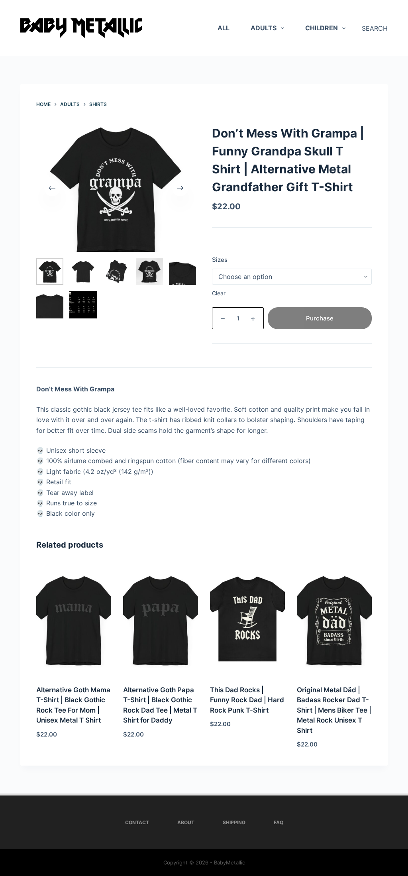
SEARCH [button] (375, 28)
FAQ (278, 822)
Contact (137, 822)
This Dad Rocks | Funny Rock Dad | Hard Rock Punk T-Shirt (247, 700)
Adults (264, 28)
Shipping (234, 822)
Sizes (220, 259)
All (224, 28)
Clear (219, 293)
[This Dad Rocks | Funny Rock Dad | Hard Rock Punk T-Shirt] (247, 619)
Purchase (319, 318)
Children (321, 28)
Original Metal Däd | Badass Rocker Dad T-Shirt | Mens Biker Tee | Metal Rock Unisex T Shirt (334, 710)
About (185, 822)
